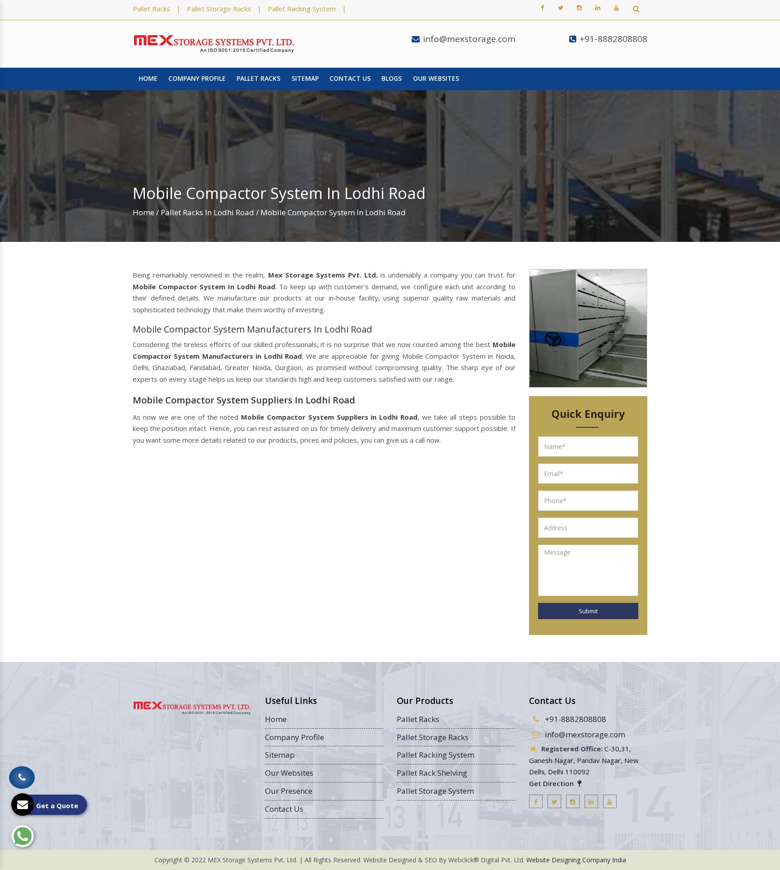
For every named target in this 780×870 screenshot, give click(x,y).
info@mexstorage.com (469, 39)
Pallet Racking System (302, 8)
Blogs (391, 78)
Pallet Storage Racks (219, 8)
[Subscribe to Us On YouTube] (616, 7)
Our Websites (436, 78)
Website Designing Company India (576, 860)
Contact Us (350, 78)
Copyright (168, 860)
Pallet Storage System (435, 791)
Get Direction (552, 783)
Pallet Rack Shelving (432, 773)
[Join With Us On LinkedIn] (597, 7)
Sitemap (305, 78)
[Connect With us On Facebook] (542, 7)
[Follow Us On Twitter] (560, 7)
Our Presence (288, 791)
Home (148, 78)
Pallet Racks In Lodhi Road (207, 212)
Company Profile (197, 78)
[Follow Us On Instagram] (579, 7)
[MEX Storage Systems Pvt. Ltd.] (214, 44)
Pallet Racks (151, 8)
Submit (588, 611)
